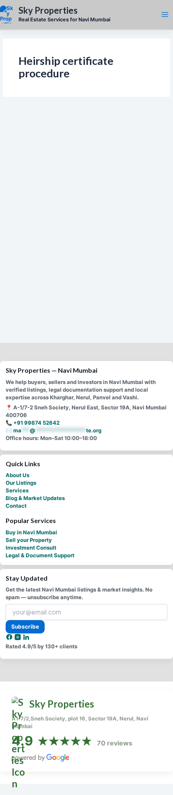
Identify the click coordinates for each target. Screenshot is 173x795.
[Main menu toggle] (165, 14)
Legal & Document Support (40, 555)
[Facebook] (10, 638)
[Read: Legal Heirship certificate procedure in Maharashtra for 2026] (87, 198)
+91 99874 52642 (36, 422)
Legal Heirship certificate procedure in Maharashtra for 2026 (70, 268)
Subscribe (25, 626)
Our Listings (21, 482)
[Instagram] (18, 638)
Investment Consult (31, 547)
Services (17, 490)
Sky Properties (48, 10)
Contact (16, 505)
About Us (17, 475)
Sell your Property (29, 540)
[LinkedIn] (26, 638)
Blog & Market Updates (35, 498)
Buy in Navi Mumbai (31, 532)
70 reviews (114, 743)
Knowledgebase (29, 253)
